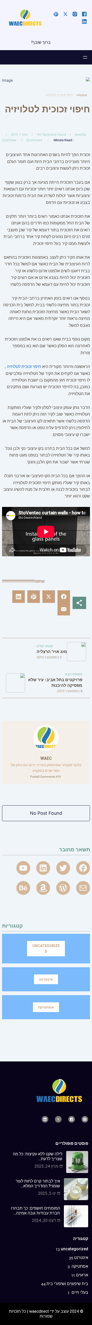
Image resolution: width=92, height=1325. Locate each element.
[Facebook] (83, 868)
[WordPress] (63, 888)
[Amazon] (43, 888)
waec (79, 134)
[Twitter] (63, 868)
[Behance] (23, 888)
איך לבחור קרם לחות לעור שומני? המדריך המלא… (38, 1183)
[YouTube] (23, 868)
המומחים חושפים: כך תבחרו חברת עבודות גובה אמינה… (35, 1210)
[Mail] (83, 888)
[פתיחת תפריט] (85, 57)
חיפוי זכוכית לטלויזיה (24, 366)
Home (82, 95)
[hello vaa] (43, 868)
